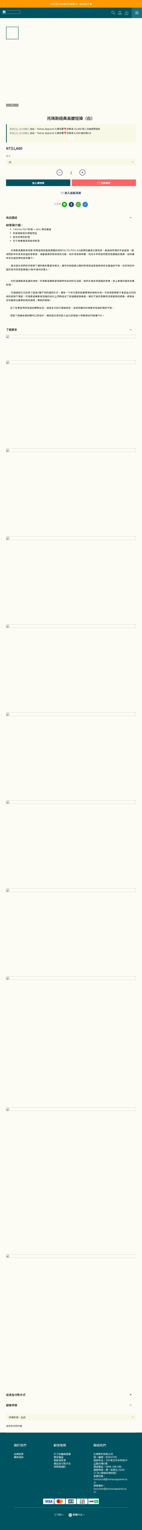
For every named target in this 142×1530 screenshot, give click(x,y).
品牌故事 (19, 1454)
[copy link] (85, 204)
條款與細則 (60, 1466)
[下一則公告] (137, 3)
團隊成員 (19, 1457)
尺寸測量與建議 (62, 1454)
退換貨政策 (60, 1460)
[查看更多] (71, 139)
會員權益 (58, 1457)
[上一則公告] (4, 3)
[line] (64, 204)
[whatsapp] (78, 204)
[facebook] (71, 204)
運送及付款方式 (62, 1463)
